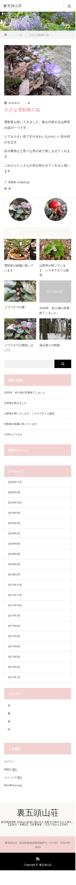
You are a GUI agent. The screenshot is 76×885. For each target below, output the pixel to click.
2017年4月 (14, 646)
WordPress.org (13, 785)
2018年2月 (14, 574)
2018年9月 (14, 543)
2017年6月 (14, 626)
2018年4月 (14, 554)
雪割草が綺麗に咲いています (18, 267)
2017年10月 (15, 605)
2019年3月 (14, 523)
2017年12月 (15, 585)
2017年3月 (14, 657)
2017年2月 (14, 667)
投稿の (10, 769)
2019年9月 (14, 513)
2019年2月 (14, 533)
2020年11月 (15, 482)
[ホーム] (5, 33)
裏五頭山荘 (12, 5)
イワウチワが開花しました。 (18, 347)
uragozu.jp (23, 182)
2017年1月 (14, 677)
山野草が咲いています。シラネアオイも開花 (54, 270)
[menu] (69, 6)
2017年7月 (14, 615)
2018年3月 (14, 564)
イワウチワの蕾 (14, 307)
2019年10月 (15, 502)
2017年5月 (14, 636)
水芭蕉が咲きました (15, 403)
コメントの (13, 777)
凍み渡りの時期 (49, 345)
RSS (37, 858)
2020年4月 (14, 492)
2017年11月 (15, 595)
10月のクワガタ (13, 434)
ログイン (9, 761)
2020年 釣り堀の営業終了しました (54, 310)
